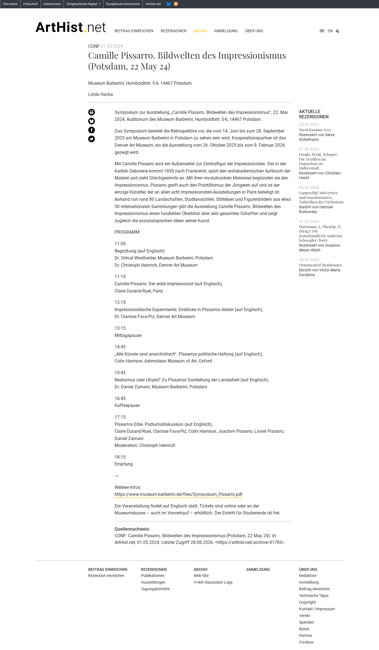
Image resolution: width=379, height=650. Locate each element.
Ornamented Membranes (320, 264)
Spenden (306, 622)
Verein (304, 615)
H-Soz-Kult (30, 4)
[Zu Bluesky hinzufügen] (97, 122)
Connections (52, 4)
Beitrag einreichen (134, 31)
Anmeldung (226, 31)
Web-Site (201, 575)
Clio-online (10, 4)
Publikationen (153, 575)
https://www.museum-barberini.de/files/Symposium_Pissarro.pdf (178, 494)
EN (330, 31)
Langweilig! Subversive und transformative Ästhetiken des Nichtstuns (321, 197)
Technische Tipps (314, 595)
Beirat (304, 629)
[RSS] (176, 4)
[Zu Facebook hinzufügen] (97, 131)
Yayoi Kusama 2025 (315, 129)
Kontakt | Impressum (317, 609)
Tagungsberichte (155, 589)
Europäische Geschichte (123, 4)
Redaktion (308, 575)
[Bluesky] (168, 4)
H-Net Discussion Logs (213, 582)
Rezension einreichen (106, 575)
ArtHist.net (153, 4)
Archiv (200, 31)
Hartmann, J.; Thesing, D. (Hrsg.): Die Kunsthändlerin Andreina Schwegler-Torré (320, 233)
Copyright (307, 602)
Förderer (306, 642)
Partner (305, 635)
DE (322, 31)
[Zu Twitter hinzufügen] (97, 140)
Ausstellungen (153, 582)
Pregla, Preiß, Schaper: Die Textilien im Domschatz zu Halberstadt (318, 161)
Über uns (254, 31)
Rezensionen (173, 31)
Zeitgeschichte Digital (82, 4)
